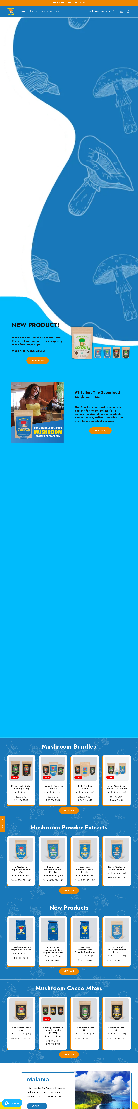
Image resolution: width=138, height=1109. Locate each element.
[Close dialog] (118, 521)
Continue (43, 578)
